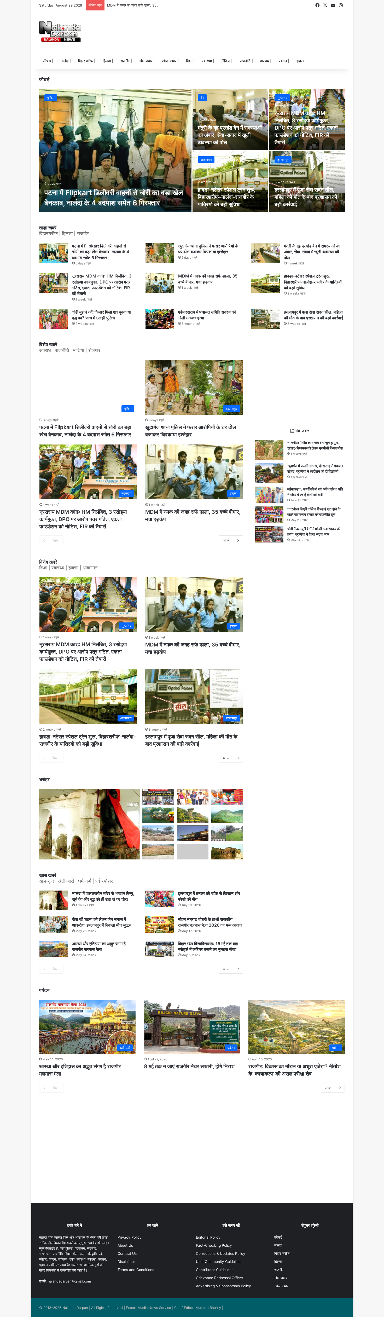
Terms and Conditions (136, 1270)
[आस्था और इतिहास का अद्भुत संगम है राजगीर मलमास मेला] (53, 949)
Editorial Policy (208, 1237)
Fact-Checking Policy (214, 1245)
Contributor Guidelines (214, 1270)
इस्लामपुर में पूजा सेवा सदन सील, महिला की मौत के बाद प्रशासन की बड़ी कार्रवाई (306, 197)
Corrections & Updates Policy (220, 1253)
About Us (125, 1245)
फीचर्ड (47, 61)
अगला (226, 540)
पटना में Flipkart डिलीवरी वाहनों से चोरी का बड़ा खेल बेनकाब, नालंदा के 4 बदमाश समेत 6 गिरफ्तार (100, 251)
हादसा (300, 61)
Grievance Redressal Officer (219, 1278)
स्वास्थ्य (207, 61)
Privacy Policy (130, 1237)
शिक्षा (189, 61)
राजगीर (125, 61)
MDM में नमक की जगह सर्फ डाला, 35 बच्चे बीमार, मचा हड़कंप (146, 5)
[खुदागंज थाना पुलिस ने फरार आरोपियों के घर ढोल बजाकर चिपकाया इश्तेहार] (160, 253)
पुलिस (50, 98)
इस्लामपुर (283, 160)
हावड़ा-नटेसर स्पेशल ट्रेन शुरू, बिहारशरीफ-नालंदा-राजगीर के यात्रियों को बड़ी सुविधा (226, 197)
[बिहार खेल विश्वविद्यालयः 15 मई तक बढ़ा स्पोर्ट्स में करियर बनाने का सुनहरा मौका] (159, 949)
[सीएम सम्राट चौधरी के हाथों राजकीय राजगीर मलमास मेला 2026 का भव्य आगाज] (159, 924)
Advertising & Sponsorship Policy (223, 1286)
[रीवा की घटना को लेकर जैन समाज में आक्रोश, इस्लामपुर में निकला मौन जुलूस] (53, 924)
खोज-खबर (169, 61)
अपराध (264, 61)
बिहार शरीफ (85, 61)
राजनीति (245, 61)
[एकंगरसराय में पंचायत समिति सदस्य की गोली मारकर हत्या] (160, 319)
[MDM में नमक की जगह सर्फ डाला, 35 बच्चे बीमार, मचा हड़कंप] (160, 283)
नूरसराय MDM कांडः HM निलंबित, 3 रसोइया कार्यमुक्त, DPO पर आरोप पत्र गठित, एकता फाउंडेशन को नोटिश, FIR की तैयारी (306, 128)
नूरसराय (282, 98)
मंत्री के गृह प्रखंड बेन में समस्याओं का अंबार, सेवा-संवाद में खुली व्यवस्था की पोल (230, 135)
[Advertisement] (244, 28)
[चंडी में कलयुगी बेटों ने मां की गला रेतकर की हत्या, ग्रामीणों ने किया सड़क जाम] (269, 534)
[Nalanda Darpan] (60, 31)
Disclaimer (126, 1262)
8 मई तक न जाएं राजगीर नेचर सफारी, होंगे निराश (189, 1066)
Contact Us (127, 1253)
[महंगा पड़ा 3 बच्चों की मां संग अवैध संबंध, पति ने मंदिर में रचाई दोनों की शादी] (269, 495)
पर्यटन (283, 61)
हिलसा (107, 61)
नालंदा (64, 61)
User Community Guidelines (219, 1262)
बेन (202, 98)
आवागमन (206, 160)
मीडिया (226, 61)
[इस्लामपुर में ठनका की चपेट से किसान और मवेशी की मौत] (159, 899)
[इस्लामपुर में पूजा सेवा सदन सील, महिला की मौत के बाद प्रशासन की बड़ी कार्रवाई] (307, 181)
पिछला (55, 540)
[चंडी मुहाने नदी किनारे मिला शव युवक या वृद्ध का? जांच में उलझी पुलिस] (53, 319)
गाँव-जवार (145, 61)
